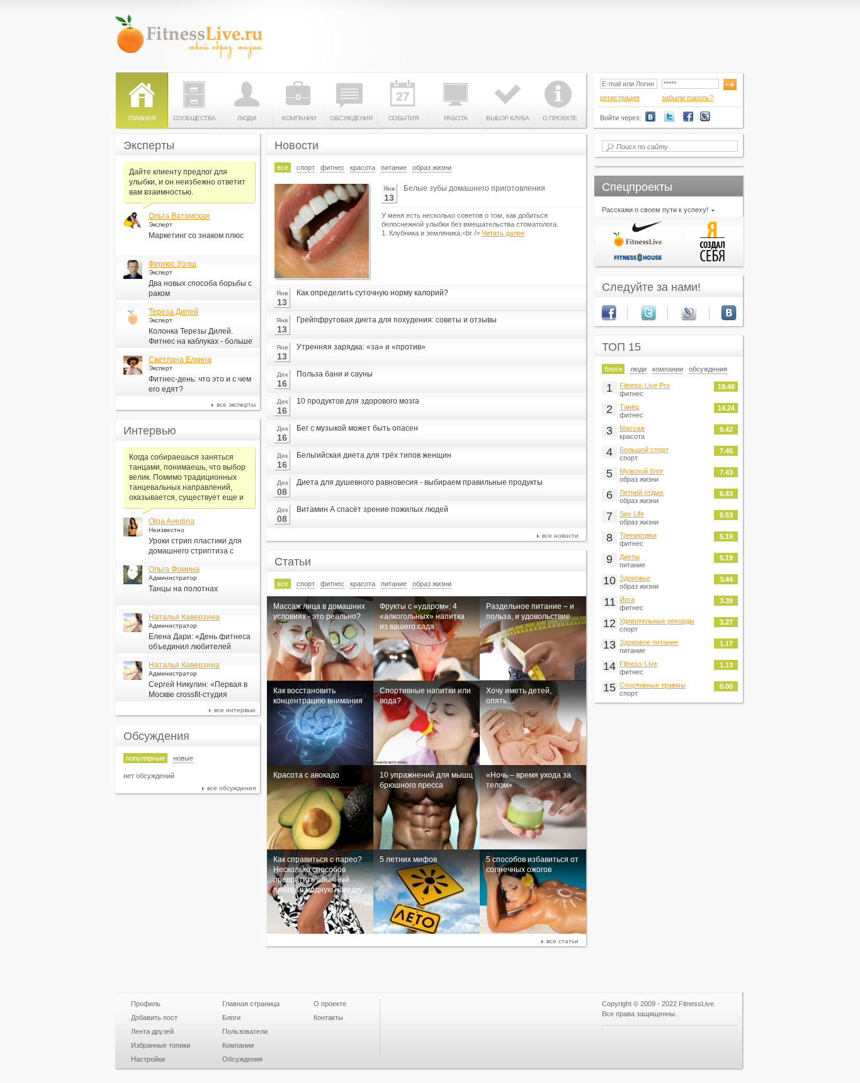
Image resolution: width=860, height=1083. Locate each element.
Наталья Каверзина (184, 617)
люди (638, 369)
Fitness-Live (638, 663)
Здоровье (635, 578)
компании (667, 369)
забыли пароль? (687, 97)
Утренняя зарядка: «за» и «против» (361, 347)
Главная (142, 118)
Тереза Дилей (173, 311)
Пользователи (245, 1031)
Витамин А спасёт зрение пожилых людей (372, 509)
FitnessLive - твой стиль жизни (189, 36)
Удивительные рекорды (657, 621)
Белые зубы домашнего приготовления (474, 188)
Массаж (632, 428)
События (403, 118)
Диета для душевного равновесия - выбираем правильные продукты (420, 482)
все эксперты (236, 404)
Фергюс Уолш (172, 263)
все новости (560, 535)
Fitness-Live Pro (645, 385)
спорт (306, 167)
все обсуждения (231, 788)
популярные (145, 758)
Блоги (231, 1017)
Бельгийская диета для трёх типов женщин (374, 455)
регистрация (620, 97)
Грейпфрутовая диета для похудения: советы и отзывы (397, 319)
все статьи (562, 941)
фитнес (332, 167)
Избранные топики (160, 1045)
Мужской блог (642, 471)
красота (362, 167)
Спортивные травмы (653, 685)
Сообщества (194, 118)
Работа (456, 118)
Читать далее (503, 233)
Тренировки (638, 535)
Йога (627, 599)
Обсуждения (351, 118)
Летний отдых (642, 492)
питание (394, 167)
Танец (629, 407)
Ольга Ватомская (179, 216)
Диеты (630, 556)
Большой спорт (644, 449)
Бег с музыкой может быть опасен (357, 428)
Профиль (146, 1003)
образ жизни (431, 167)
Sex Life (632, 514)
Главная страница (251, 1003)
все (282, 167)
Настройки (148, 1059)
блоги (613, 369)
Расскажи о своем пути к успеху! (655, 209)
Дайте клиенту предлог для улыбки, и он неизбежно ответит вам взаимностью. (187, 181)
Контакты (328, 1017)
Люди (246, 118)
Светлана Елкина (180, 359)
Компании (298, 118)
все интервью (235, 709)
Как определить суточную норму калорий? (372, 292)
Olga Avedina (172, 521)
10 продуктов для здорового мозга (358, 401)
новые (183, 758)
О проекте (560, 118)
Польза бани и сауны (335, 374)
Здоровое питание (649, 642)
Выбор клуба (507, 118)
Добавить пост (154, 1017)
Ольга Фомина (174, 569)
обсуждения (708, 369)
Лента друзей (152, 1031)
